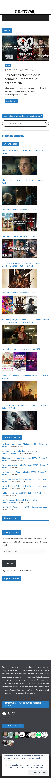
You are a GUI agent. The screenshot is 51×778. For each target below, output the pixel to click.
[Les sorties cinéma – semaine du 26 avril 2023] (19, 248)
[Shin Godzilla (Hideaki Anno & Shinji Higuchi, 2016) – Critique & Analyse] (19, 420)
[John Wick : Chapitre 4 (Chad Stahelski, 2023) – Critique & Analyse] (19, 391)
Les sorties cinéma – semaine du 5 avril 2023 (21, 292)
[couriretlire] (11, 742)
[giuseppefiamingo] (5, 734)
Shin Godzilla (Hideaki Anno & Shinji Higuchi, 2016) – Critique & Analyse (24, 406)
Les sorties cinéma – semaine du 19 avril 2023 (21, 209)
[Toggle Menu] (46, 18)
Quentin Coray (27, 70)
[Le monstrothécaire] (44, 734)
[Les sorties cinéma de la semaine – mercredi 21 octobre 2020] (25, 48)
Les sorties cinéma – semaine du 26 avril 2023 (21, 236)
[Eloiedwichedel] (5, 742)
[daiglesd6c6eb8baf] (11, 734)
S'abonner (9, 563)
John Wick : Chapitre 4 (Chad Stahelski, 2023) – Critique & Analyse (25, 377)
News (8, 65)
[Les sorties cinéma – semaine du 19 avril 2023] (19, 222)
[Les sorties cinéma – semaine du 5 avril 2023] (19, 305)
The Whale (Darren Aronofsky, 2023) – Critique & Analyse (23, 152)
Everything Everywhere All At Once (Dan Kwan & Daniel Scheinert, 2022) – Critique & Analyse (25, 320)
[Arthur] (33, 734)
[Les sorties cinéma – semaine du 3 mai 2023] (19, 361)
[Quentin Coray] (22, 734)
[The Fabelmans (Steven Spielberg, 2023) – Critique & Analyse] (19, 195)
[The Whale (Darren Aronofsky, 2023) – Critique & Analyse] (19, 165)
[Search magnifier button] (46, 123)
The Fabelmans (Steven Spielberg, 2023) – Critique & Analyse (24, 181)
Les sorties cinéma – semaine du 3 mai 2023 (21, 349)
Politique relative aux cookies (32, 767)
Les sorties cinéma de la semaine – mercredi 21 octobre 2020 (23, 79)
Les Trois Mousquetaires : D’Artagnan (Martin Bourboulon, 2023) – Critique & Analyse (21, 264)
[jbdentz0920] (39, 734)
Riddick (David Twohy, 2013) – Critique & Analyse (23, 493)
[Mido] (16, 734)
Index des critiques (13, 135)
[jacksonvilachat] (28, 734)
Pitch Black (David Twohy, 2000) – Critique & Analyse (24, 507)
